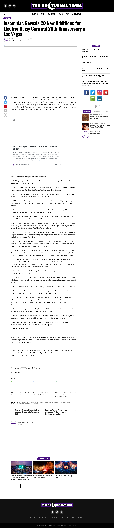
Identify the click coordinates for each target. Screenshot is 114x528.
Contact (73, 517)
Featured (35, 14)
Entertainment (76, 14)
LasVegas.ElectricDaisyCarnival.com (23, 355)
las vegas (35, 403)
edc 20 (24, 402)
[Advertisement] (44, 443)
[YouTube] (106, 92)
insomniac (14, 403)
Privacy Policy (63, 517)
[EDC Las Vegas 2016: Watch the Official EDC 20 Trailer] (43, 386)
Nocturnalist (51, 14)
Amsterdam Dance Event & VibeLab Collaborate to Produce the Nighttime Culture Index (96, 68)
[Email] (99, 98)
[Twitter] (93, 92)
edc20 (51, 402)
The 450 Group (52, 517)
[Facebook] (86, 92)
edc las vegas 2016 (42, 402)
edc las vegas (31, 402)
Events (61, 14)
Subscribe (81, 517)
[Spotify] (93, 98)
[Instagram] (99, 92)
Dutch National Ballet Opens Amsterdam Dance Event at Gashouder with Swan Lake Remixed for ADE (95, 83)
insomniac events (25, 403)
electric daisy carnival (62, 402)
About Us (33, 517)
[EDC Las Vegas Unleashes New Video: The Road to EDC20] (21, 386)
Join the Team (42, 517)
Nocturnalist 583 (87, 62)
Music (43, 14)
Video (67, 14)
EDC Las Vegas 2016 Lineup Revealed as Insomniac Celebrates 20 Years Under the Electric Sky (65, 394)
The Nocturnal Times (17, 41)
